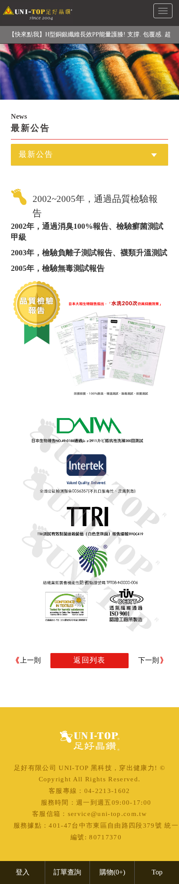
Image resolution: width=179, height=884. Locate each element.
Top (157, 872)
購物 (112, 872)
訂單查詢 (67, 872)
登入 (23, 872)
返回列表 (89, 660)
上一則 (30, 660)
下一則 (148, 660)
